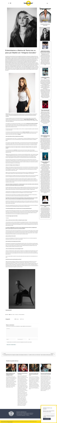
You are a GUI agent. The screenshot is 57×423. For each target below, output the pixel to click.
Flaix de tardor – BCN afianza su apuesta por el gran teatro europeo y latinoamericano (45, 162)
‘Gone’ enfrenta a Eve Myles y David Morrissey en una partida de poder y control (33, 374)
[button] (16, 319)
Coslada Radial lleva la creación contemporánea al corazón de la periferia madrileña (45, 78)
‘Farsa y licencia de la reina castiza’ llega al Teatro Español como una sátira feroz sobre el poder (45, 206)
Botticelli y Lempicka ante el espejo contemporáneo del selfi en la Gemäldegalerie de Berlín (10, 374)
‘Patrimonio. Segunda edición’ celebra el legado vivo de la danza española (45, 110)
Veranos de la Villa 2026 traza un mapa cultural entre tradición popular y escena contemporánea (45, 136)
